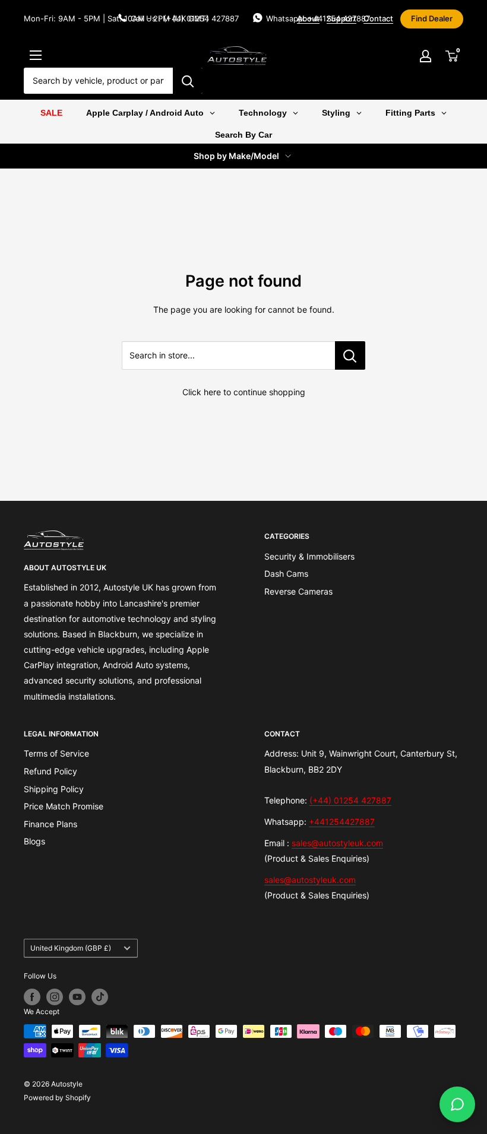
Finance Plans (50, 824)
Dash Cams (286, 573)
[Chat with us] (457, 1104)
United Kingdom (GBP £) (70, 948)
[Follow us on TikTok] (99, 997)
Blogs (34, 841)
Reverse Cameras (298, 591)
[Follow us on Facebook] (32, 997)
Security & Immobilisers (309, 556)
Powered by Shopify (57, 1097)
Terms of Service (56, 753)
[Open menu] (36, 55)
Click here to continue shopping (243, 392)
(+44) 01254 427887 (350, 800)
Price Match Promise (63, 806)
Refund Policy (50, 771)
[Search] (188, 81)
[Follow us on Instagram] (54, 997)
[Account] (425, 56)
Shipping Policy (54, 789)
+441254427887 (342, 822)
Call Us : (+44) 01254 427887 (185, 18)
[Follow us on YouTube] (77, 997)
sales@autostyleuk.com (337, 843)
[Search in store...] (350, 355)
